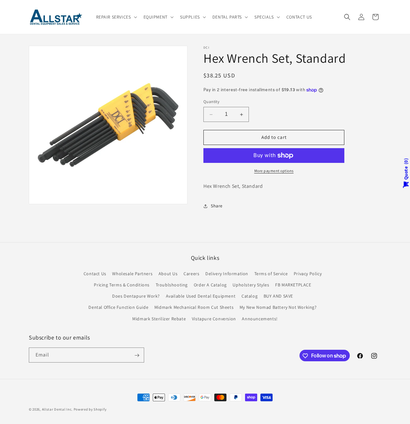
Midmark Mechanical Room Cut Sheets (194, 307)
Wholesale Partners (132, 273)
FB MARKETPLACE (293, 284)
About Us (168, 273)
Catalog (250, 296)
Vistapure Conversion (214, 318)
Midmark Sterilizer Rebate (159, 318)
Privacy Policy (308, 273)
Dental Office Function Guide (118, 307)
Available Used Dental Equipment (201, 296)
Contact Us (95, 273)
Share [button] (217, 206)
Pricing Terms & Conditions (122, 284)
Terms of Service (271, 273)
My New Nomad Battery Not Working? (278, 307)
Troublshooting (172, 284)
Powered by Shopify (90, 409)
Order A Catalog (210, 284)
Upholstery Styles (251, 284)
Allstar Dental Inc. (58, 409)
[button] (116, 17)
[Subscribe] (137, 355)
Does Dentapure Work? (136, 296)
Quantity (211, 102)
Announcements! (259, 318)
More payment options (274, 170)
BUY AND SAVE (278, 296)
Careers (191, 273)
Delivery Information (226, 273)
